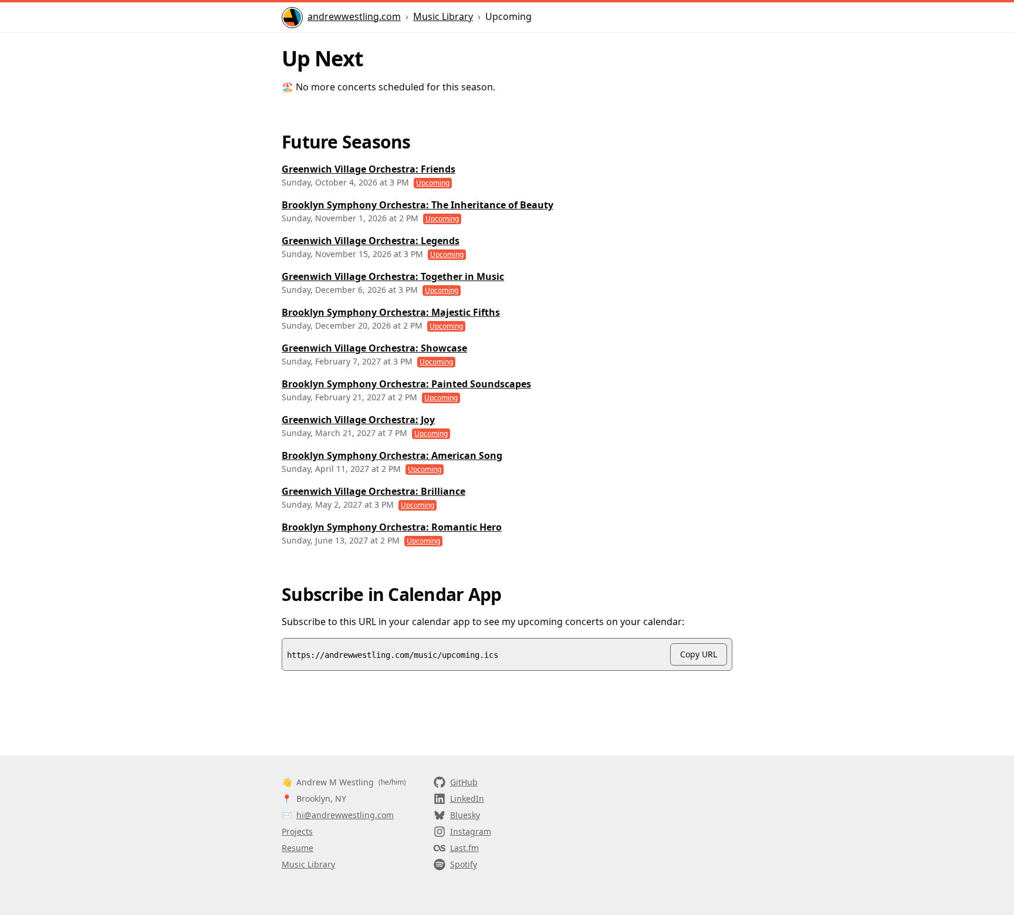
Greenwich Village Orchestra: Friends (368, 169)
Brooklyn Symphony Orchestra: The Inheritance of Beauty (417, 204)
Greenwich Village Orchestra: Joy (358, 419)
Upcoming (432, 183)
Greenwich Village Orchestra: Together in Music (393, 276)
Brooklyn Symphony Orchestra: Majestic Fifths (391, 312)
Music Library (443, 16)
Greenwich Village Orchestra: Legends (370, 240)
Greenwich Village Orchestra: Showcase (374, 348)
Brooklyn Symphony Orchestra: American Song (392, 455)
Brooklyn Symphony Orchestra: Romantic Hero (392, 527)
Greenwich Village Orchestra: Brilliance (373, 491)
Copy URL (698, 654)
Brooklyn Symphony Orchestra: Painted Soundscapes (406, 383)
